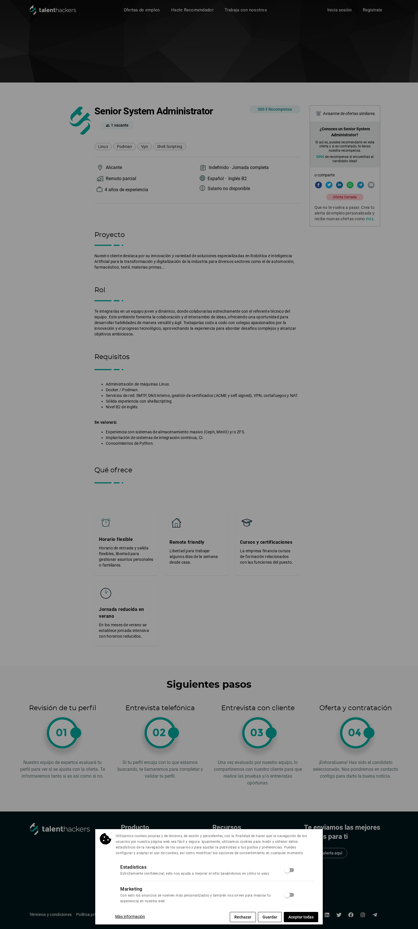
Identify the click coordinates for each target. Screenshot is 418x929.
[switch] (289, 870)
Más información (130, 916)
